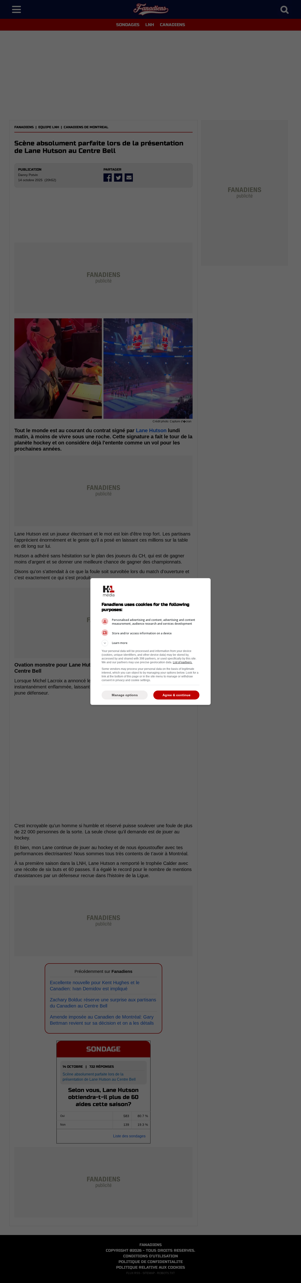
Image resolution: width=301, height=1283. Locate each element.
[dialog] (150, 641)
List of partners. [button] (182, 662)
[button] (150, 643)
